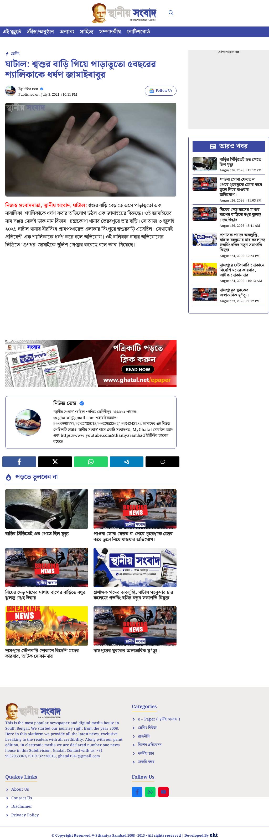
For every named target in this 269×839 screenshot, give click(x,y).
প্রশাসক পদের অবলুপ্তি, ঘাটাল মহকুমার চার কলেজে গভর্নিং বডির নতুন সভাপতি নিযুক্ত (133, 595)
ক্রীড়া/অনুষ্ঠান (40, 32)
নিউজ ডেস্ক (31, 89)
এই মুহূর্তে (12, 32)
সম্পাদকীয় (110, 32)
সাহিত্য (87, 32)
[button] (171, 13)
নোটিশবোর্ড (138, 32)
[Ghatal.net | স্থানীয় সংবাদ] (125, 13)
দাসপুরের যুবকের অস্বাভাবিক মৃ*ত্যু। (127, 651)
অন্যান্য (67, 32)
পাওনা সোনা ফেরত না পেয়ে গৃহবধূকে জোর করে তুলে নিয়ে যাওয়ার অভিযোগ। (133, 536)
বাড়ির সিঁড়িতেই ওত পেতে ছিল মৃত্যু (37, 534)
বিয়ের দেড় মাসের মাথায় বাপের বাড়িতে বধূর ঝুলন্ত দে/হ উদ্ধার (45, 595)
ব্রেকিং (15, 53)
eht (214, 835)
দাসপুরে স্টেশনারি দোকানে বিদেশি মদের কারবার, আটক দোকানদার (42, 653)
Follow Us (164, 91)
